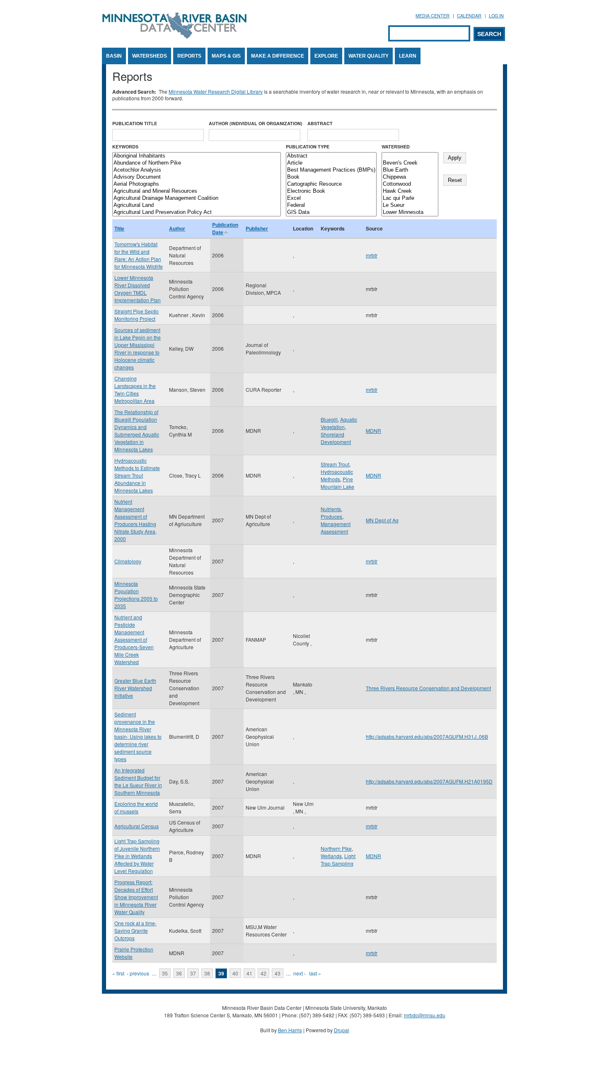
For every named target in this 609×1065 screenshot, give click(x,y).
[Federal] (331, 205)
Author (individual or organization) (255, 123)
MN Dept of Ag (382, 520)
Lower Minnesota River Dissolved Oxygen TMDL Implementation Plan (137, 288)
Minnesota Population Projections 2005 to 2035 (136, 594)
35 (165, 973)
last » (315, 973)
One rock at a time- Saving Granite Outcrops (135, 930)
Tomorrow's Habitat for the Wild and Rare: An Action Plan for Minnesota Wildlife (138, 255)
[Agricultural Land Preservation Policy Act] (196, 212)
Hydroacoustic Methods (337, 475)
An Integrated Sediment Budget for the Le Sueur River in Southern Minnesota (138, 781)
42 (263, 973)
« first (118, 973)
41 (249, 973)
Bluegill (329, 419)
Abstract (320, 123)
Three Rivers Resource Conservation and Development (428, 687)
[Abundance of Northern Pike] (196, 163)
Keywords (125, 146)
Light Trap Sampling (338, 859)
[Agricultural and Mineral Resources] (196, 191)
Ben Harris (290, 1029)
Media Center (433, 15)
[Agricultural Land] (196, 205)
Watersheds (149, 56)
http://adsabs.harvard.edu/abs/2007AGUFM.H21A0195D (429, 781)
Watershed (396, 146)
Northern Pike (336, 848)
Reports (189, 56)
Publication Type (307, 146)
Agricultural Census (136, 826)
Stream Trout (335, 464)
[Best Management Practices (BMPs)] (331, 170)
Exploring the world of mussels (136, 807)
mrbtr (371, 255)
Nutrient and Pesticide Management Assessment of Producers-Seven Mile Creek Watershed (134, 639)
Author (177, 228)
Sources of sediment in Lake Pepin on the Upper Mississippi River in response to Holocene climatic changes (137, 348)
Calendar (469, 15)
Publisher (257, 228)
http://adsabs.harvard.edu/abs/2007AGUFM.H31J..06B (427, 736)
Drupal (341, 1029)
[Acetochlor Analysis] (196, 170)
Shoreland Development (336, 438)
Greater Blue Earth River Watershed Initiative (135, 688)
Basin (114, 56)
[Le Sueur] (410, 205)
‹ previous (138, 973)
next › (299, 973)
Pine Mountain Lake (337, 482)
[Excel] (331, 198)
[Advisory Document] (196, 177)
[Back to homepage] (174, 36)
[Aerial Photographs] (196, 184)
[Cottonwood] (410, 184)
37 (193, 973)
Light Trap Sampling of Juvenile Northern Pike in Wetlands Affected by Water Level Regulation (137, 855)
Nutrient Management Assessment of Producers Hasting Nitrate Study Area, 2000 (135, 520)
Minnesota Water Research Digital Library (216, 91)
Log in (496, 15)
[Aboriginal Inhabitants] (196, 156)
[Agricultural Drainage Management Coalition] (196, 198)
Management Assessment (335, 527)
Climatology (127, 561)
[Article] (331, 163)
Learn (407, 56)
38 (207, 973)
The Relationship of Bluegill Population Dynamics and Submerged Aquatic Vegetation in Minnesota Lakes (136, 430)
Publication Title (134, 123)
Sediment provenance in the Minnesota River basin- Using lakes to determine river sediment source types (138, 736)
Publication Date (225, 228)
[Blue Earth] (410, 170)
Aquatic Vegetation (339, 423)
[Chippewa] (410, 177)
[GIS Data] (331, 212)
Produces (331, 516)
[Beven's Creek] (410, 163)
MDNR (373, 430)
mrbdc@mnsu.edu (424, 1015)
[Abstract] (331, 156)
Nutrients (331, 508)
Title (119, 228)
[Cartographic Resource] (331, 184)
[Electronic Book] (331, 191)
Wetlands (331, 855)
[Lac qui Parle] (410, 198)
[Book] (331, 177)
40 (235, 973)
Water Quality (368, 56)
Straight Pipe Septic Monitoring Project (136, 315)
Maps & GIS (226, 56)
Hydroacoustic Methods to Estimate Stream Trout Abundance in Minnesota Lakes (137, 475)
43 (277, 973)
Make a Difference (277, 56)
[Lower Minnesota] (410, 212)
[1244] (410, 156)
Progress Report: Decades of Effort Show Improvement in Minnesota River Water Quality (136, 896)
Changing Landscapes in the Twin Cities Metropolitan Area (135, 389)
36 (179, 973)
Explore (326, 56)
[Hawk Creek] (410, 191)
